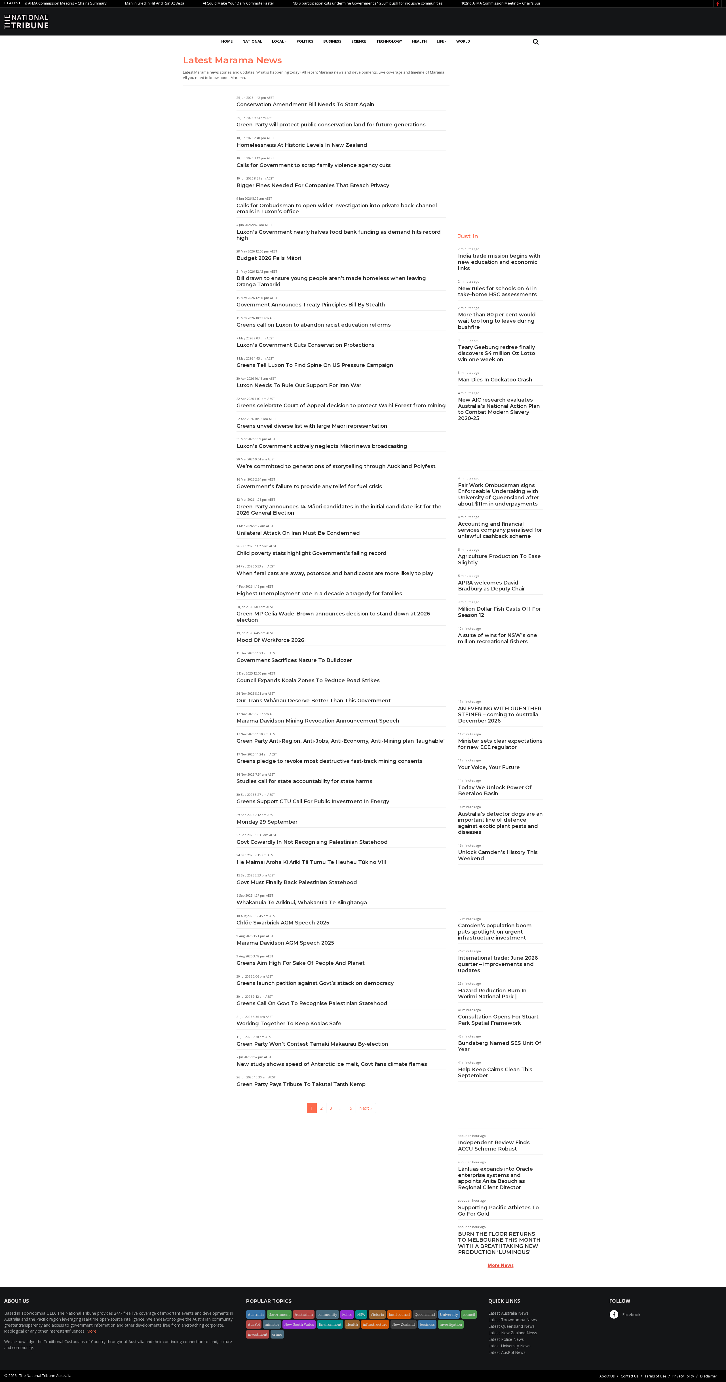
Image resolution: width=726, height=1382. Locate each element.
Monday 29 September (267, 822)
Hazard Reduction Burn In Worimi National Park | (492, 994)
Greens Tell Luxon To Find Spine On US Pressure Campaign (315, 365)
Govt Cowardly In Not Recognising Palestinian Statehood (312, 842)
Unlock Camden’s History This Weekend (498, 855)
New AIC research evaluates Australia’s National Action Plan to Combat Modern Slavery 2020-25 (499, 409)
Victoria (377, 1314)
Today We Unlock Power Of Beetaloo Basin (495, 790)
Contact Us (629, 1376)
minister (272, 1324)
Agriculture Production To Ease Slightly (499, 559)
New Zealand (403, 1324)
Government (279, 1314)
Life (440, 41)
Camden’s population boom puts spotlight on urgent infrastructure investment (495, 931)
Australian (304, 1314)
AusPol (254, 1324)
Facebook (630, 1314)
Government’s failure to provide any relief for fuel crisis (309, 486)
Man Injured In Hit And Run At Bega (126, 3)
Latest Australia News (508, 1313)
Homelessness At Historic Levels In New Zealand (302, 145)
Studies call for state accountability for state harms (305, 781)
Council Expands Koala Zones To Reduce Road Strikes (308, 680)
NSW (361, 1314)
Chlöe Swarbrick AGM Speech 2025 (283, 923)
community (327, 1314)
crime (277, 1334)
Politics (305, 41)
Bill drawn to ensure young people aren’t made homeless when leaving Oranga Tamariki (331, 281)
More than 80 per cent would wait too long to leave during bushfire (497, 321)
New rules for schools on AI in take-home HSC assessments (497, 291)
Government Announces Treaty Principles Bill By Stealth (311, 305)
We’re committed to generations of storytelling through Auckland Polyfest (336, 466)
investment (257, 1334)
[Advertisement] (618, 21)
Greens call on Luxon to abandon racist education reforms (314, 325)
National (252, 41)
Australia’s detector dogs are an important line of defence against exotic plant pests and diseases (500, 823)
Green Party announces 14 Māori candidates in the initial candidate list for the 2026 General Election (339, 510)
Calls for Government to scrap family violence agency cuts (314, 165)
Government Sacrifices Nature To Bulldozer (294, 660)
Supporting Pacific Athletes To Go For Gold (498, 1210)
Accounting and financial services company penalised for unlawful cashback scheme (500, 530)
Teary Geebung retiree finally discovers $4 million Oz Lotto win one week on (496, 353)
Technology (389, 41)
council (469, 1314)
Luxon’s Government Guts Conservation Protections (306, 345)
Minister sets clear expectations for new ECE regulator (500, 744)
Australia (256, 1314)
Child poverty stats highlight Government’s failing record (312, 553)
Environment (330, 1324)
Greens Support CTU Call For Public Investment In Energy (313, 801)
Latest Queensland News (511, 1326)
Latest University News (509, 1345)
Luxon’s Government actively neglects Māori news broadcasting (322, 446)
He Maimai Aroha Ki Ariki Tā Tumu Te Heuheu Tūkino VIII (312, 862)
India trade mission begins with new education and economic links (499, 262)
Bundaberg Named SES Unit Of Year (499, 1046)
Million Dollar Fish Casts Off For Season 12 (499, 612)
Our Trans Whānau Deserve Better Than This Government (314, 701)
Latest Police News (506, 1339)
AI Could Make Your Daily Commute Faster (210, 3)
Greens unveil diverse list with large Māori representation (312, 426)
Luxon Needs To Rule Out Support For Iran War (299, 385)
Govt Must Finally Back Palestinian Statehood (297, 882)
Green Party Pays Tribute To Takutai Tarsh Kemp (301, 1084)
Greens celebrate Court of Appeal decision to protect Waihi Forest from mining (341, 405)
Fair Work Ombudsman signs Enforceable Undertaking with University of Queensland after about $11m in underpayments (498, 494)
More (91, 1331)
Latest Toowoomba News (512, 1319)
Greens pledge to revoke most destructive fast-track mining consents (330, 761)
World (463, 41)
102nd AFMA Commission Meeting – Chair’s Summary (477, 3)
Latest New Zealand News (512, 1332)
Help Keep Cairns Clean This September (495, 1072)
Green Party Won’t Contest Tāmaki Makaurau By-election (312, 1044)
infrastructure (375, 1324)
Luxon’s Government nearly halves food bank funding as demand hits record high (339, 235)
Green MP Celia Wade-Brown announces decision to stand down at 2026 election (333, 617)
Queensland (425, 1314)
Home (227, 41)
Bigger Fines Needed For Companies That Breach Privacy (313, 185)
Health (419, 41)
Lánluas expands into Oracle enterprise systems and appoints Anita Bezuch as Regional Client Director (495, 1178)
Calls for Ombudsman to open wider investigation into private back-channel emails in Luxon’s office (337, 209)
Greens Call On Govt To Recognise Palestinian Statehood (312, 1003)
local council (399, 1314)
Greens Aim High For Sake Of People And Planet (301, 963)
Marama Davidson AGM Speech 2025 (285, 943)
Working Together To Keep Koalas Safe (289, 1023)
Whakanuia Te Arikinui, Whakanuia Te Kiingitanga (302, 902)
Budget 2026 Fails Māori (269, 258)
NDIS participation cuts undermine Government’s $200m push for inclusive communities (339, 3)
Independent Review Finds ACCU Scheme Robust (494, 1145)
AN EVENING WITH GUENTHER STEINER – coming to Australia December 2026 (499, 714)
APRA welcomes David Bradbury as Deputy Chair (491, 586)
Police (347, 1314)
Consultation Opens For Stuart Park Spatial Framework (498, 1020)
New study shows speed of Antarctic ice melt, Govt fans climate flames (332, 1064)
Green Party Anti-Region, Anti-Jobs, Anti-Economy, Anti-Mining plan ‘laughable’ (341, 741)
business (427, 1324)
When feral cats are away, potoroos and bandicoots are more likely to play (335, 573)
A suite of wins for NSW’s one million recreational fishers (497, 638)
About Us (607, 1376)
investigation (451, 1324)
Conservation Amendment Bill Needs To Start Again (305, 104)
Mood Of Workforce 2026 (270, 640)
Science (358, 41)
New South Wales (299, 1324)
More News (501, 1265)
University (449, 1314)
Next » (365, 1108)
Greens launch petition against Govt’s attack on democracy (315, 983)
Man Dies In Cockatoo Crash (495, 380)
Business (332, 41)
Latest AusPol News (506, 1352)
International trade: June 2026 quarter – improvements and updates (498, 964)
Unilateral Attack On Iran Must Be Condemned (298, 533)
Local (278, 41)
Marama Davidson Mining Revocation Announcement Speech (318, 721)
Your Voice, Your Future (489, 767)
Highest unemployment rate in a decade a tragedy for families (319, 593)
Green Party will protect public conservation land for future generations (331, 125)
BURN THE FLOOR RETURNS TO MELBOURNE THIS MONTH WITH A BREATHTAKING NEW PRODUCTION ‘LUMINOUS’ (499, 1243)
